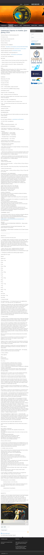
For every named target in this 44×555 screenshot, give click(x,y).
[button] (27, 505)
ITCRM (6, 553)
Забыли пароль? (34, 41)
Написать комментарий (6, 533)
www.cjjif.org (8, 46)
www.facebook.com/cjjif (16, 50)
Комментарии (4, 530)
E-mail (32, 33)
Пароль (32, 37)
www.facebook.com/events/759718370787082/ (19, 46)
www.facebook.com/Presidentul (16, 54)
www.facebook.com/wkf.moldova (20, 48)
